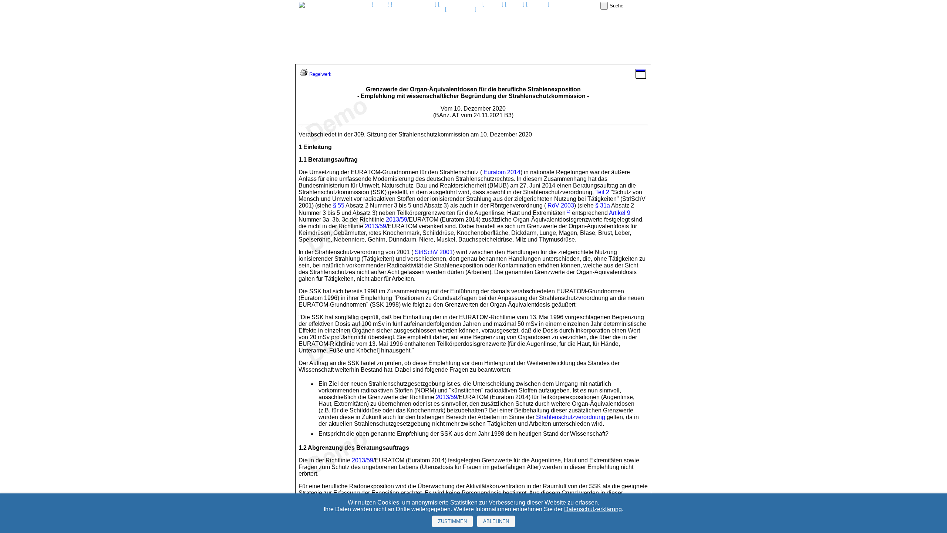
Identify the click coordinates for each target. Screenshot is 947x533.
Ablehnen (496, 521)
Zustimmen (452, 521)
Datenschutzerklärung (593, 509)
